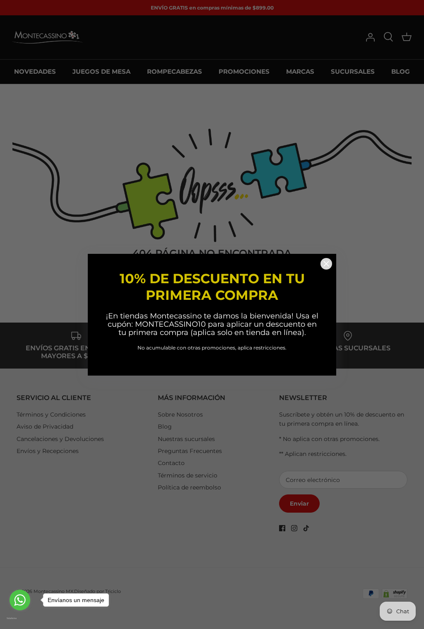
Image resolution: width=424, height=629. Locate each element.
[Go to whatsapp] (20, 600)
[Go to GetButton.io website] (20, 618)
